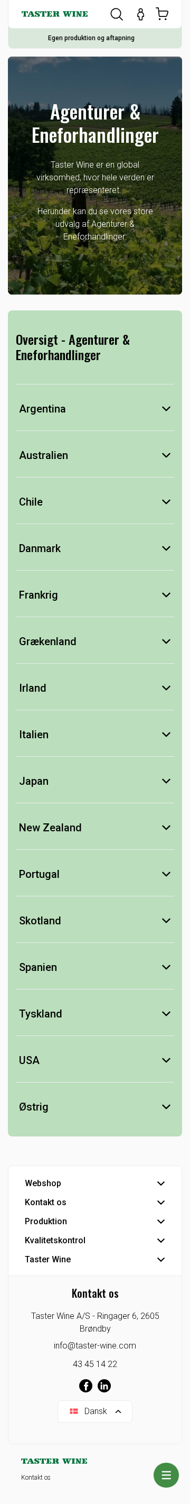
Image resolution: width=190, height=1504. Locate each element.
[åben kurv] (162, 14)
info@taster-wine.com (95, 1346)
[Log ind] (140, 14)
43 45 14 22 (95, 1364)
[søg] (116, 14)
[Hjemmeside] (55, 14)
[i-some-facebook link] (85, 1385)
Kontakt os (36, 1477)
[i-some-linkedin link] (104, 1385)
